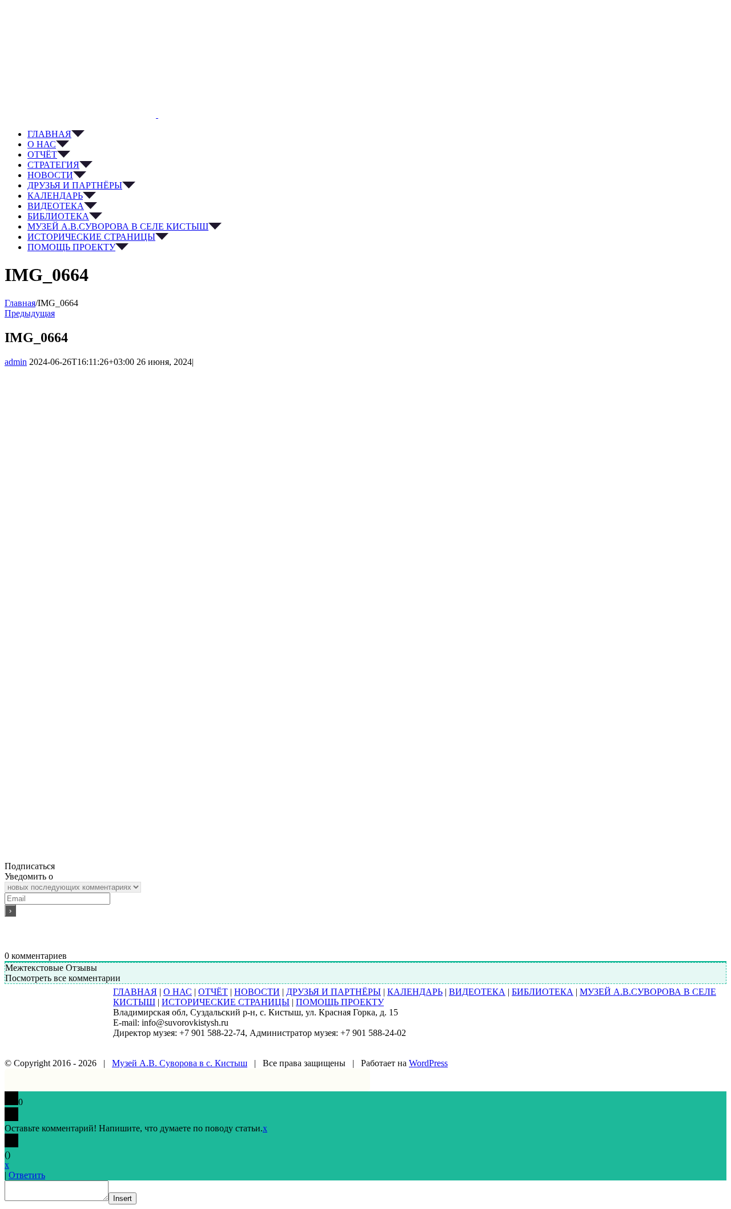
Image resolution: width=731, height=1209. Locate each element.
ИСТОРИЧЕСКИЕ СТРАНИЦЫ (226, 1002)
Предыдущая (30, 313)
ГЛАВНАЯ (135, 992)
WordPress (428, 1063)
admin (16, 362)
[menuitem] (376, 134)
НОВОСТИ (257, 992)
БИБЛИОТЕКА (542, 992)
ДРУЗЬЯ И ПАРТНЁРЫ (333, 992)
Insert (122, 1198)
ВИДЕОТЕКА (477, 992)
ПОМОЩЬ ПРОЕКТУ (340, 1002)
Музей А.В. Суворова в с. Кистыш (179, 1063)
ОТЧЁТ (213, 992)
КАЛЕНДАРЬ (415, 992)
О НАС (177, 992)
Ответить (27, 1175)
